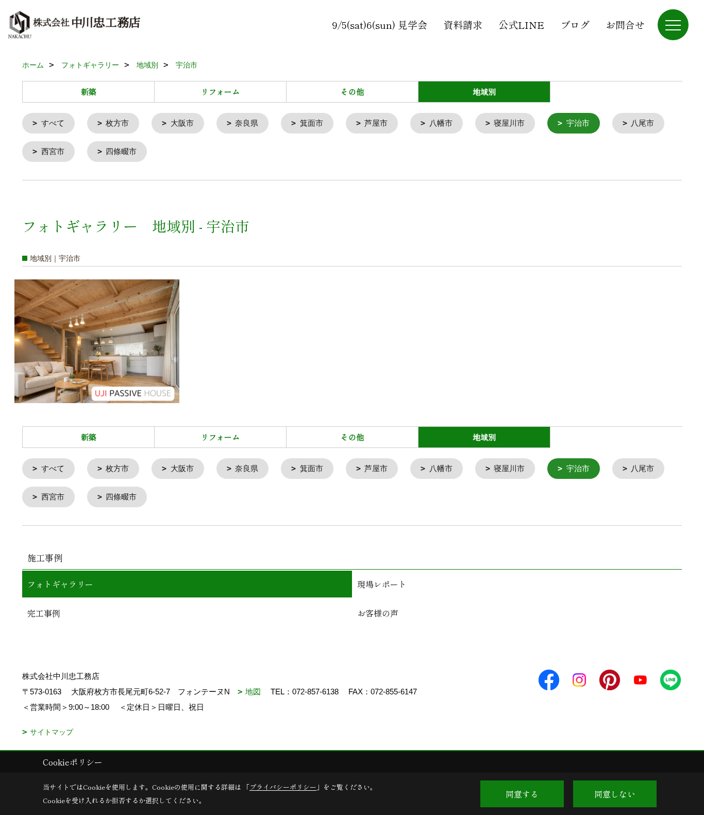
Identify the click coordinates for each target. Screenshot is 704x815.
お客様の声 (377, 613)
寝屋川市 (509, 123)
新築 (88, 91)
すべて (52, 123)
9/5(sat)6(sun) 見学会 (379, 24)
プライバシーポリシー (282, 787)
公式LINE (521, 24)
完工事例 (43, 613)
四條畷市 (121, 151)
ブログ (575, 24)
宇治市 (578, 123)
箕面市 (311, 123)
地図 (253, 691)
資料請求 (462, 24)
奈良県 (246, 123)
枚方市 (117, 123)
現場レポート (382, 584)
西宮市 (52, 151)
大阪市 (182, 123)
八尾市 (642, 123)
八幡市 (440, 123)
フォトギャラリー (60, 584)
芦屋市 (376, 123)
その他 (352, 91)
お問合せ (625, 24)
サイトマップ (51, 732)
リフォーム (220, 91)
